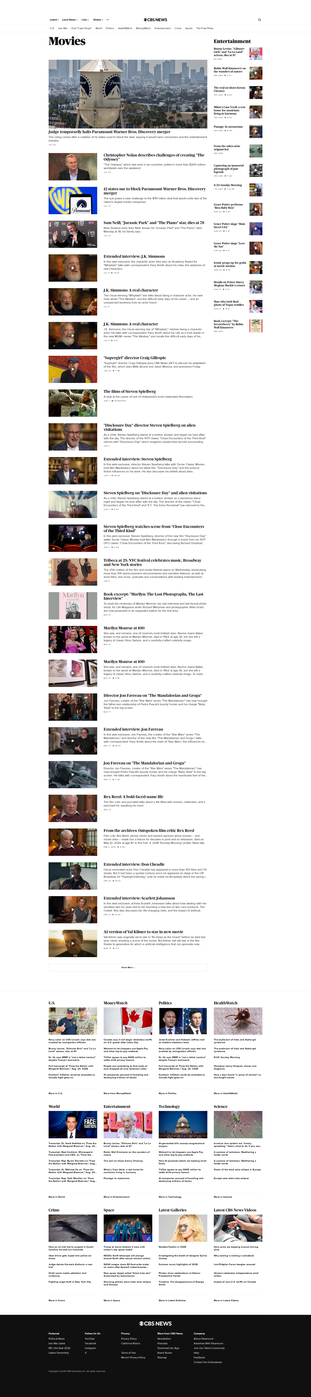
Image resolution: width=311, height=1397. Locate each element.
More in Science (223, 1196)
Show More (127, 967)
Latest (54, 19)
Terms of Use (128, 1353)
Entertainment (163, 28)
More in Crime (57, 1300)
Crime (178, 28)
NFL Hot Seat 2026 (59, 1348)
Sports (188, 28)
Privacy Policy (129, 1338)
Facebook (90, 1343)
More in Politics (168, 1093)
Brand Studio (164, 1353)
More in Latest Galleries (172, 1300)
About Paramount (203, 1338)
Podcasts (162, 1343)
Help (196, 1353)
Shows (97, 19)
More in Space (112, 1300)
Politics (110, 28)
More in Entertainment (116, 1196)
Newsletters (164, 1338)
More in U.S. (56, 1093)
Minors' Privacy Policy (133, 1357)
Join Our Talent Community (209, 1348)
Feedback (199, 1357)
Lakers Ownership (59, 1353)
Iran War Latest (57, 1343)
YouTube (90, 1338)
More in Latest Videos (226, 1300)
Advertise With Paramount (208, 1343)
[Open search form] (259, 19)
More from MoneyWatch (117, 1093)
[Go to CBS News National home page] (155, 19)
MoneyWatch (143, 28)
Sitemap (162, 1357)
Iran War (62, 28)
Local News (69, 19)
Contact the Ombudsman (208, 1362)
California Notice (130, 1343)
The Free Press (204, 28)
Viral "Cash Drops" (81, 28)
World (99, 28)
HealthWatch (125, 28)
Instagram (90, 1348)
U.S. (52, 28)
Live (84, 19)
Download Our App (168, 1348)
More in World (57, 1196)
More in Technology (170, 1196)
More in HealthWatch (226, 1093)
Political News (56, 1338)
